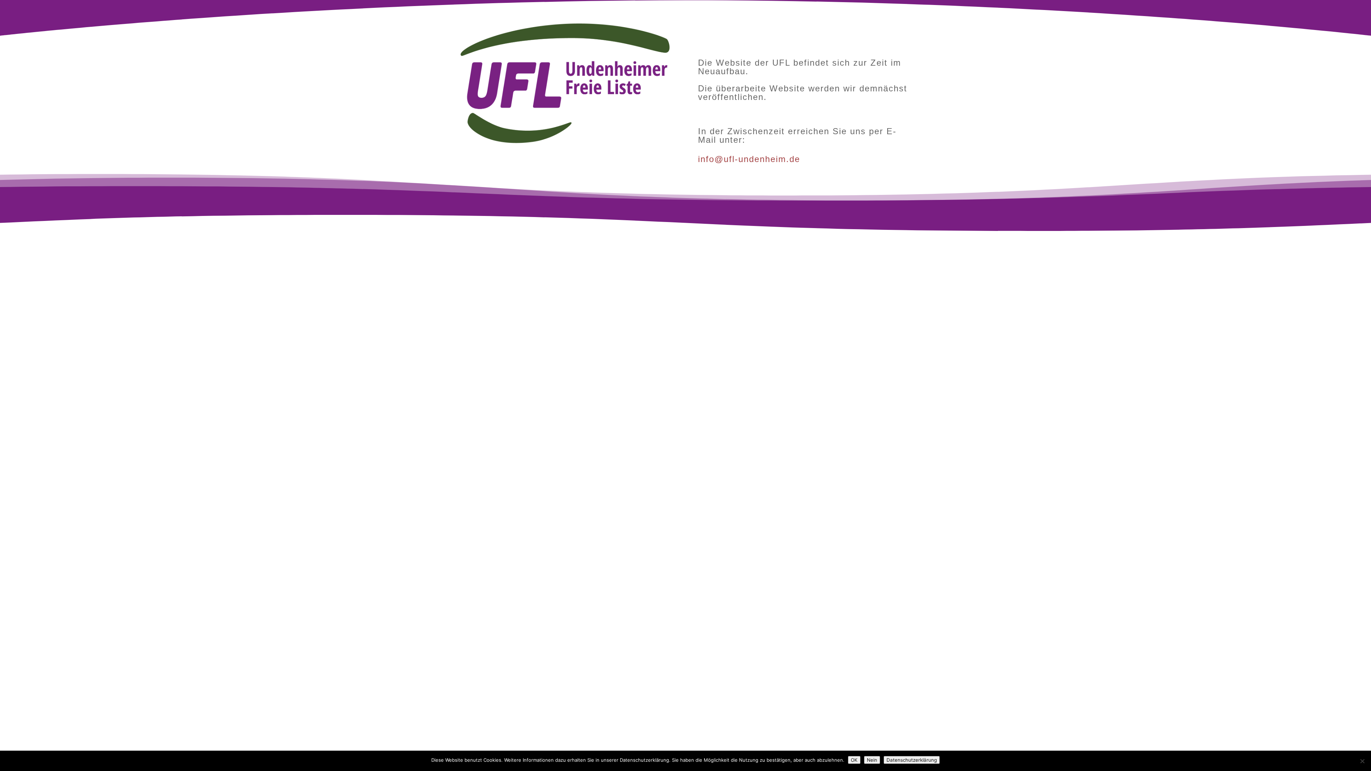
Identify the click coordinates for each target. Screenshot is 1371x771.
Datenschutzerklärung (912, 760)
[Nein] (1362, 761)
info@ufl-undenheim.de (749, 159)
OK (854, 760)
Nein (872, 760)
